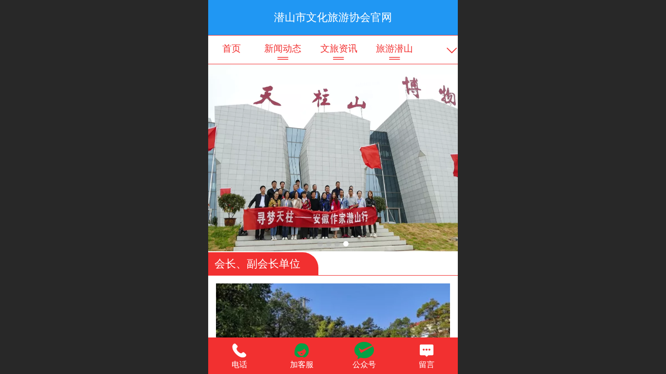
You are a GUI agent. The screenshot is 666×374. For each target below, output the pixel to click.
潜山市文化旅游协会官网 (333, 17)
